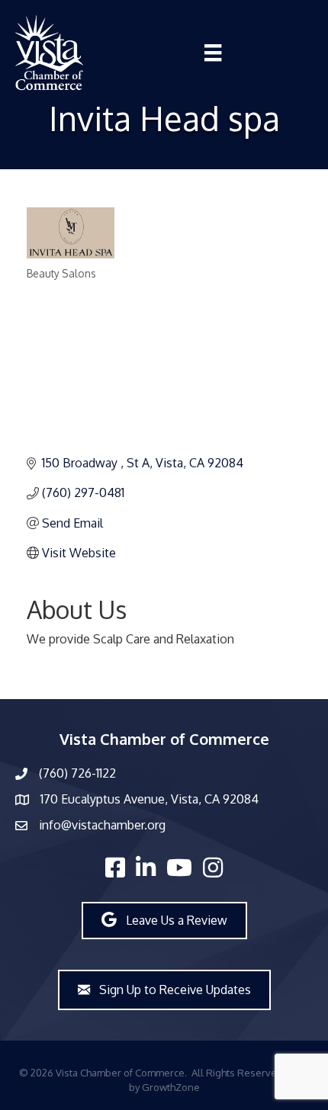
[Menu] (213, 53)
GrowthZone (171, 1087)
